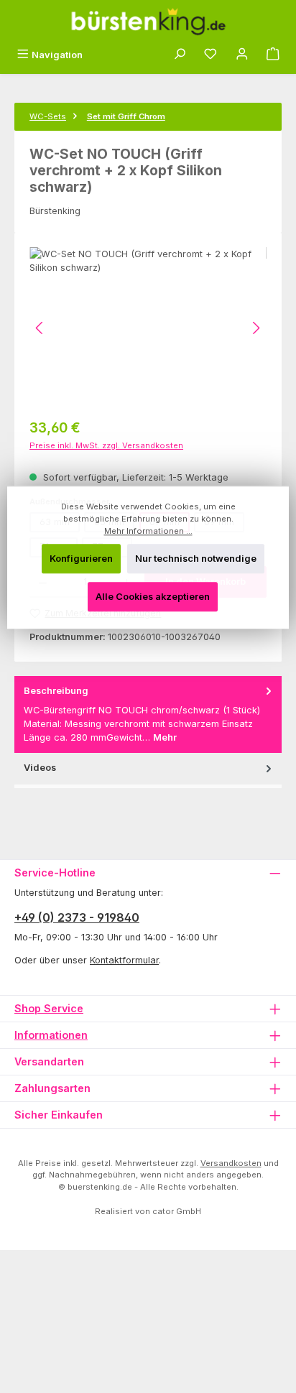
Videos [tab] (40, 767)
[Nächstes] (256, 328)
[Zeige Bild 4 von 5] (142, 394)
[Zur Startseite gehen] (148, 21)
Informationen (51, 1035)
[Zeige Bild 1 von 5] (64, 394)
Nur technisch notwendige (195, 558)
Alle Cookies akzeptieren (153, 597)
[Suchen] (179, 55)
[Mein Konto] (242, 55)
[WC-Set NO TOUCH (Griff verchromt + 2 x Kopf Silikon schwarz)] (148, 328)
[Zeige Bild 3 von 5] (116, 394)
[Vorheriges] (40, 328)
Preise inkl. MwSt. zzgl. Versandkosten (106, 445)
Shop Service (48, 1008)
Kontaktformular (124, 960)
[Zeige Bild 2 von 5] (90, 394)
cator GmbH (176, 1211)
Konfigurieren (81, 558)
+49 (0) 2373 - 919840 (76, 917)
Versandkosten (231, 1163)
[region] (148, 328)
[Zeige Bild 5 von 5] (168, 394)
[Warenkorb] (273, 55)
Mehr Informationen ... (148, 531)
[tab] (148, 714)
